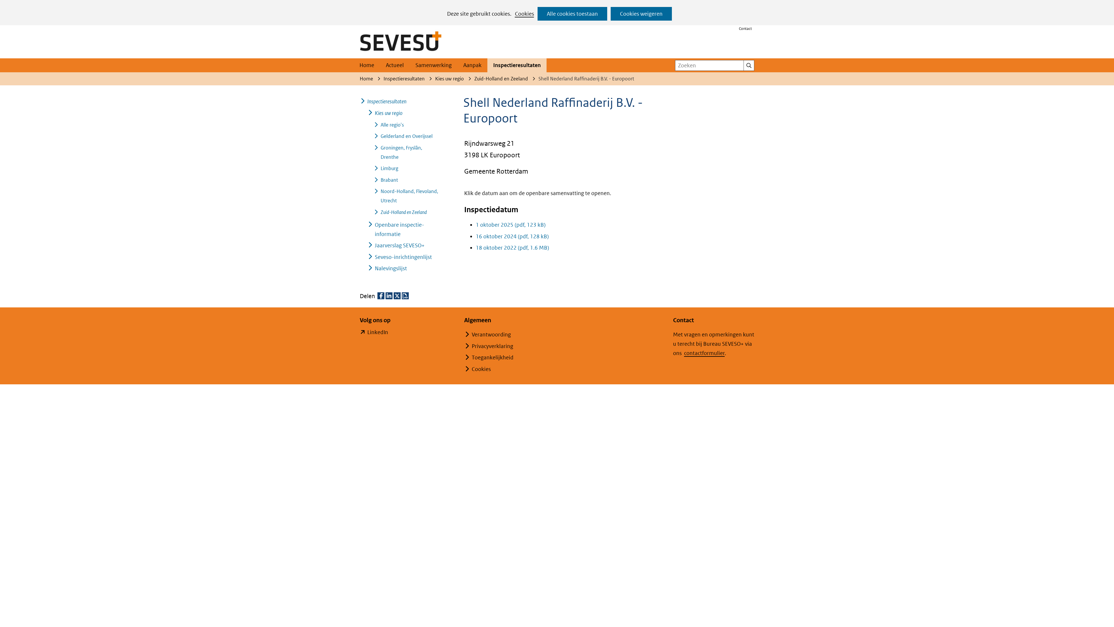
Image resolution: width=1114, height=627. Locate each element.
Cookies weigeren (641, 13)
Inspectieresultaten (517, 65)
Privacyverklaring (492, 346)
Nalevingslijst (391, 268)
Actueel (395, 65)
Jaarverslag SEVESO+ (400, 245)
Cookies (524, 13)
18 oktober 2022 (512, 247)
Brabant (389, 180)
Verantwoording (491, 334)
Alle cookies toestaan (572, 13)
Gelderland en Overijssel (407, 136)
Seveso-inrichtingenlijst (403, 257)
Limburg (389, 168)
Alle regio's (392, 125)
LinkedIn (377, 333)
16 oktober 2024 (512, 236)
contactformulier (704, 353)
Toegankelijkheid (492, 357)
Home (366, 65)
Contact (745, 28)
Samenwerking (433, 65)
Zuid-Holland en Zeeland (404, 212)
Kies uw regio (388, 113)
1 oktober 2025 (511, 224)
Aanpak (472, 65)
